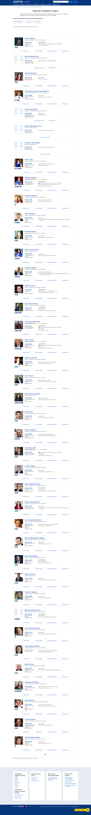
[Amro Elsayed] (19, 703)
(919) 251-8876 (28, 578)
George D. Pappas (30, 268)
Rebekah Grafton (30, 231)
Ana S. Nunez (29, 376)
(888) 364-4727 (28, 560)
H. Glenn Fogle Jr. (30, 466)
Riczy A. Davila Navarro (32, 502)
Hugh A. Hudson (30, 574)
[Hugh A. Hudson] (19, 577)
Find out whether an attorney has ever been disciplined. (53, 779)
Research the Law (29, 4)
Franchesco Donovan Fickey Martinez (37, 91)
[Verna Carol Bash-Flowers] (19, 523)
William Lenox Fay (31, 358)
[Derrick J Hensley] (19, 433)
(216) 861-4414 (28, 668)
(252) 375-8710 (28, 77)
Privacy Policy (68, 806)
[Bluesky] (26, 806)
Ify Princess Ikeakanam (32, 322)
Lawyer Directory (18, 6)
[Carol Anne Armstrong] (19, 631)
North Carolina (31, 6)
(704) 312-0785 (28, 199)
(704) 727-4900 (28, 163)
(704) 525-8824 (28, 290)
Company (53, 806)
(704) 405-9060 (28, 470)
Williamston (17, 779)
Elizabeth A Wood (30, 73)
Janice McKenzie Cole (32, 56)
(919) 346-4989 (28, 254)
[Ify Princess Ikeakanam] (19, 325)
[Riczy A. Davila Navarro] (19, 505)
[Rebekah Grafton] (19, 235)
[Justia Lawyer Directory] (18, 2)
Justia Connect (43, 806)
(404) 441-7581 (28, 308)
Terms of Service (61, 806)
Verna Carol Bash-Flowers (33, 520)
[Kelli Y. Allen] (19, 163)
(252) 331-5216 (28, 60)
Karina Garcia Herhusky (32, 394)
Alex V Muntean (30, 213)
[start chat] (88, 810)
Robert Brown (29, 664)
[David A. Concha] (19, 289)
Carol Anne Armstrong (32, 628)
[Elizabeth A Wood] (19, 76)
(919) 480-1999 (28, 434)
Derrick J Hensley (30, 430)
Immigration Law (25, 6)
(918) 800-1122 (28, 632)
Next (45, 754)
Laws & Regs (42, 4)
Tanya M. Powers (30, 719)
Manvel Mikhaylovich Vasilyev (34, 538)
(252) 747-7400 (28, 130)
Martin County (18, 796)
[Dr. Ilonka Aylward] (19, 199)
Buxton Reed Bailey (31, 556)
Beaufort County (18, 798)
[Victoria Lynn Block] (19, 112)
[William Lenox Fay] (19, 361)
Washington (17, 782)
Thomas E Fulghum (31, 592)
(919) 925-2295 (28, 326)
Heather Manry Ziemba (32, 737)
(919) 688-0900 (28, 596)
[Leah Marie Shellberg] (19, 685)
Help (57, 806)
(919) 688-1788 (28, 416)
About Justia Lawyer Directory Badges (69, 778)
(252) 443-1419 (28, 147)
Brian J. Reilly (29, 340)
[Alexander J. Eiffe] (19, 451)
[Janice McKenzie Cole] (19, 59)
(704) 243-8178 (28, 42)
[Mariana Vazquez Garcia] (19, 613)
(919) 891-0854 (28, 614)
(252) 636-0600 (28, 113)
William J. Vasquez (31, 177)
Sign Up (75, 1)
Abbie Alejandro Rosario (32, 484)
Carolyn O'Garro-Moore (32, 143)
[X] (28, 806)
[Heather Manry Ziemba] (19, 740)
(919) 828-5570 (28, 236)
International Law (35, 780)
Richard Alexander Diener (33, 126)
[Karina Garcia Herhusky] (19, 397)
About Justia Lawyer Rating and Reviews (70, 786)
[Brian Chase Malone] (19, 307)
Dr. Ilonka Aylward (31, 195)
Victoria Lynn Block (31, 109)
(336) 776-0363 (28, 704)
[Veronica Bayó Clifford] (19, 649)
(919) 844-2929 (28, 344)
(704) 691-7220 (28, 524)
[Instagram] (23, 806)
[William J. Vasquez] (19, 181)
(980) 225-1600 (28, 542)
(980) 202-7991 (28, 488)
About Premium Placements (70, 783)
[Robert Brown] (19, 667)
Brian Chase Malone (31, 304)
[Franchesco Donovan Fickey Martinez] (19, 94)
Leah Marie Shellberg (32, 682)
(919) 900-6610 (28, 398)
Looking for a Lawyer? (80, 809)
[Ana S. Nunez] (19, 379)
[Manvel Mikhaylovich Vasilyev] (19, 541)
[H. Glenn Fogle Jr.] (19, 469)
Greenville (17, 785)
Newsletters (48, 4)
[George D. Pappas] (19, 271)
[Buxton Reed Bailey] (19, 559)
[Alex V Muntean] (19, 217)
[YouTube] (20, 806)
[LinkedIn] (19, 806)
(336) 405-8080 (28, 686)
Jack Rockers (29, 412)
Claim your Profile (68, 782)
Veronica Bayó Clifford (32, 646)
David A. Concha (30, 286)
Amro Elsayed (29, 700)
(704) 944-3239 (28, 217)
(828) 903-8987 (28, 272)
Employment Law (34, 777)
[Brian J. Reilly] (19, 343)
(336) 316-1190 (28, 452)
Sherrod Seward (30, 38)
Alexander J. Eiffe (30, 448)
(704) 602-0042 (28, 741)
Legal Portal (49, 806)
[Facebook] (22, 806)
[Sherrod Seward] (19, 41)
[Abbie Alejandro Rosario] (19, 487)
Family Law (33, 779)
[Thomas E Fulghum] (19, 595)
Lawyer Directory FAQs (69, 780)
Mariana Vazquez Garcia (33, 610)
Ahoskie (16, 787)
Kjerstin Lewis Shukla (32, 250)
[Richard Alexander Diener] (19, 129)
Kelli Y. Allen (29, 159)
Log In (71, 1)
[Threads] (25, 806)
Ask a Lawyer (22, 4)
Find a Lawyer (15, 4)
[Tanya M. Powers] (19, 722)
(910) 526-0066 (28, 95)
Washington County (19, 795)
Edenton (16, 784)
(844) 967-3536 (28, 182)
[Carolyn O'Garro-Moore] (19, 146)
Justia (14, 6)
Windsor (16, 780)
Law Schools (36, 4)
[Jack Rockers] (19, 415)
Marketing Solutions (56, 4)
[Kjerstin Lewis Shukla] (19, 253)
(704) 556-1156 (28, 723)
